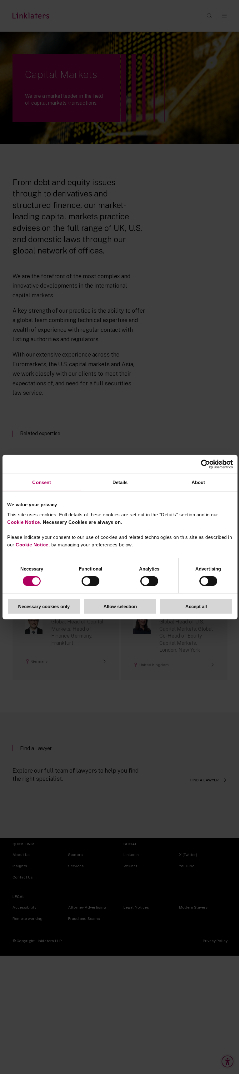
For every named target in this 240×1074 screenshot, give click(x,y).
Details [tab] (120, 482)
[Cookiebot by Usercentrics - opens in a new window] (205, 464)
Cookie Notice (23, 521)
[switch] (90, 581)
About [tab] (198, 482)
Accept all (196, 606)
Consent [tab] (41, 482)
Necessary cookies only (44, 606)
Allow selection (120, 606)
